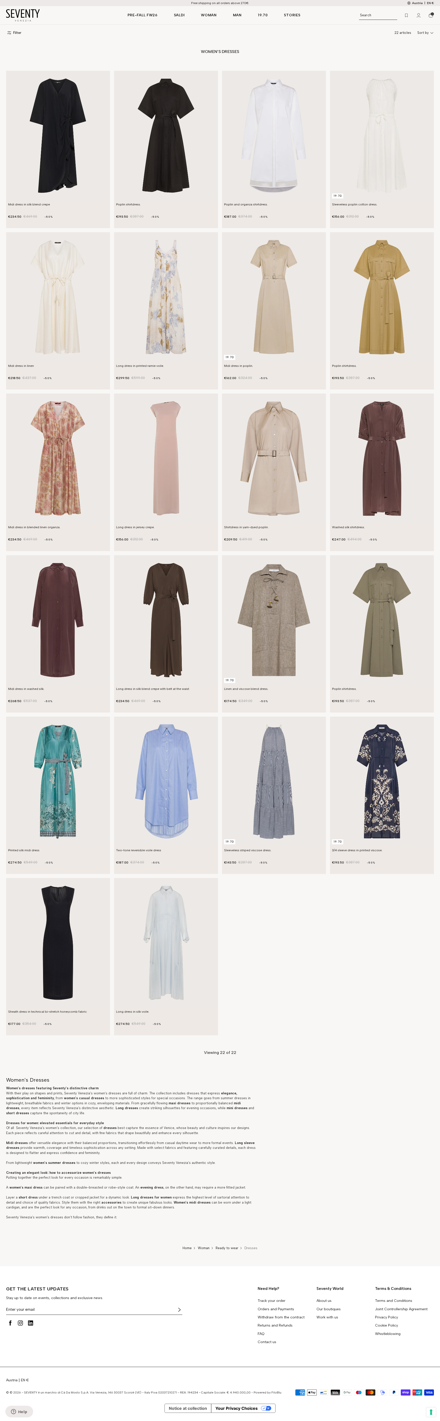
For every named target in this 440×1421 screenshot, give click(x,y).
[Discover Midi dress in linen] (58, 297)
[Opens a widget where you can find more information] (19, 1412)
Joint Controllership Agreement (401, 1309)
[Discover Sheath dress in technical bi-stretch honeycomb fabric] (58, 943)
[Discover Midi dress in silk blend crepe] (58, 136)
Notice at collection (188, 1408)
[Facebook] (10, 1323)
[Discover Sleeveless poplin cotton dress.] (382, 136)
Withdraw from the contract (281, 1317)
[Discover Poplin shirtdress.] (166, 136)
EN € (430, 3)
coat (129, 1187)
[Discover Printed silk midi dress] (58, 781)
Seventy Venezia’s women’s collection (45, 1128)
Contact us (267, 1342)
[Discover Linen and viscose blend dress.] (274, 620)
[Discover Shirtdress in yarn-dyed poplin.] (274, 458)
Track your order (271, 1301)
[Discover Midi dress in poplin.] (274, 297)
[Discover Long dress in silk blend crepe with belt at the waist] (166, 620)
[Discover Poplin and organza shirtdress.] (274, 136)
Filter (17, 33)
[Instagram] (20, 1323)
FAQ (261, 1334)
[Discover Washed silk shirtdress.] (382, 458)
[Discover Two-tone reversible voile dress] (166, 781)
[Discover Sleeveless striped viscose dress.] (274, 781)
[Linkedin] (30, 1323)
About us (324, 1301)
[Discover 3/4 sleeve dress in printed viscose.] (382, 781)
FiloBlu (276, 1392)
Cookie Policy (386, 1326)
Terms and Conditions (393, 1301)
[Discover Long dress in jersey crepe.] (166, 458)
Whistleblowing (388, 1334)
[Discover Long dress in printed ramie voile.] (166, 297)
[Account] (419, 15)
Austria (12, 1380)
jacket (240, 1187)
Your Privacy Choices (236, 1408)
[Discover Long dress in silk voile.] (166, 943)
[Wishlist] (406, 15)
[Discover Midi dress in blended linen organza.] (58, 458)
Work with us (327, 1317)
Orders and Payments (276, 1309)
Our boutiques (329, 1309)
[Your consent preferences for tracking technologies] (431, 1412)
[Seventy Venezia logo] (61, 15)
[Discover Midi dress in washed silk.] (58, 620)
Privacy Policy (386, 1317)
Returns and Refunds (275, 1326)
